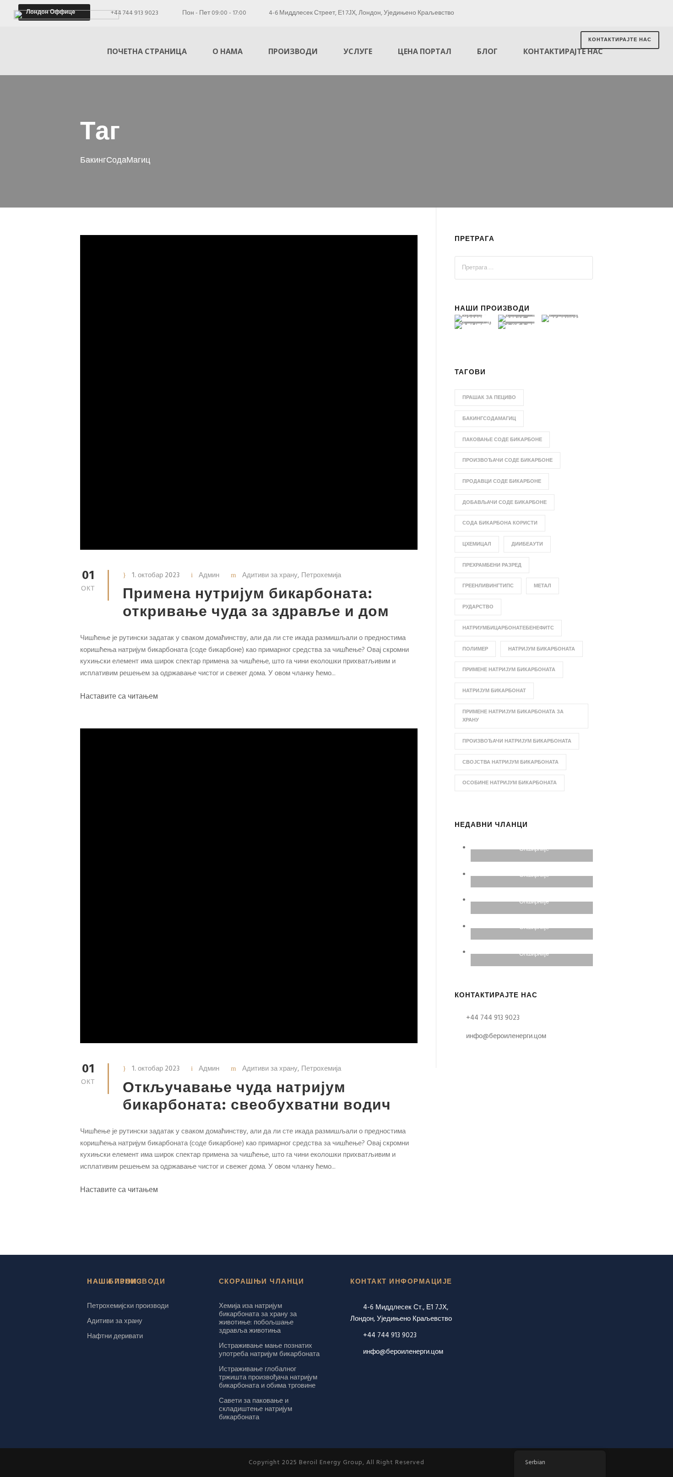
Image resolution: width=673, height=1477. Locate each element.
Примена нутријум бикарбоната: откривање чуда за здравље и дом (256, 603)
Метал (542, 586)
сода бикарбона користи (499, 523)
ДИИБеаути (527, 544)
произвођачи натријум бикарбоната (516, 741)
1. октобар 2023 (155, 575)
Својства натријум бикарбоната (510, 762)
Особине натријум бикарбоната (509, 783)
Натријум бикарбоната (541, 649)
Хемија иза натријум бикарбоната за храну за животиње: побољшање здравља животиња (258, 1318)
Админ (209, 575)
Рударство (478, 607)
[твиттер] (652, 13)
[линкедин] (635, 13)
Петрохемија (321, 575)
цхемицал (476, 544)
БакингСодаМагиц (489, 419)
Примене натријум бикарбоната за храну (513, 716)
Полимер (475, 649)
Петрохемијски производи (127, 1306)
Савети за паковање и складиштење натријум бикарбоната (255, 1409)
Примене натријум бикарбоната (508, 670)
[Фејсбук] (602, 13)
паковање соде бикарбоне (502, 440)
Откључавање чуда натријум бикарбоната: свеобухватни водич (257, 1097)
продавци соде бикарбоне (501, 481)
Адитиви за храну (270, 575)
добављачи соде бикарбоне (504, 502)
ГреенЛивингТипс (488, 586)
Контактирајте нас (619, 40)
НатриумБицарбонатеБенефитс (508, 628)
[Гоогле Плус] (619, 13)
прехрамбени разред (491, 565)
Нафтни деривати (115, 1336)
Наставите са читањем (119, 697)
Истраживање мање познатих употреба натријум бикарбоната (269, 1350)
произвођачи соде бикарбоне (507, 460)
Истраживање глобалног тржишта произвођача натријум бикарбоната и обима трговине (268, 1377)
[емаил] (586, 13)
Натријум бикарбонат (494, 691)
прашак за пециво (489, 398)
